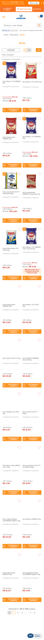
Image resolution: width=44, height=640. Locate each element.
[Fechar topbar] (41, 3)
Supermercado (25, 9)
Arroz (22, 35)
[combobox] (22, 25)
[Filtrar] (39, 50)
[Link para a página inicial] (6, 35)
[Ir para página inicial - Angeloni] (20, 17)
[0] (39, 17)
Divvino (38, 9)
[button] (4, 17)
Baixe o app (34, 3)
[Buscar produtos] (39, 25)
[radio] (25, 50)
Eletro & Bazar (8, 9)
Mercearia (14, 35)
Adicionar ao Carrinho (13, 110)
